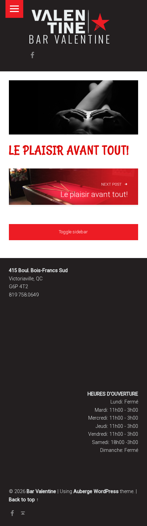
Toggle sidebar (73, 231)
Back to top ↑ (24, 500)
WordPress (106, 491)
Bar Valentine (70, 39)
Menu (14, 9)
